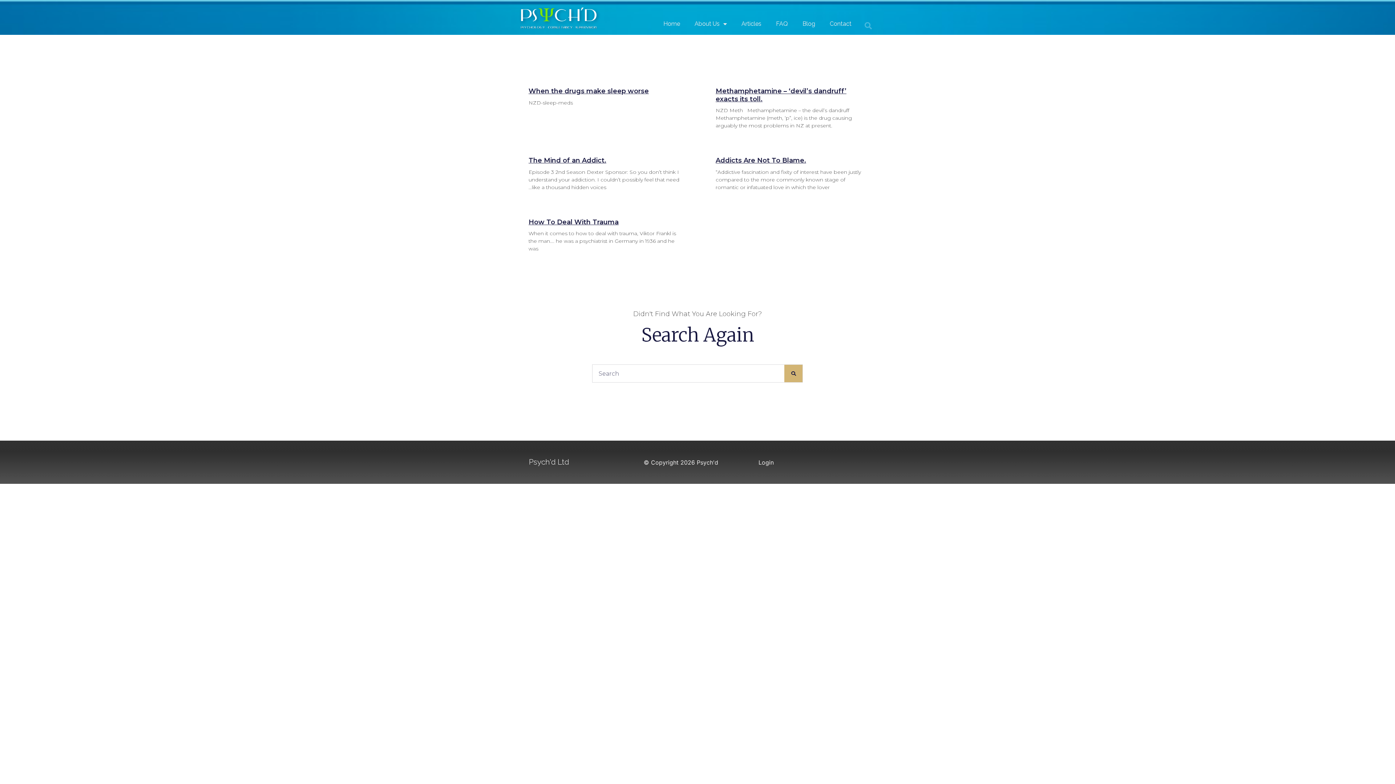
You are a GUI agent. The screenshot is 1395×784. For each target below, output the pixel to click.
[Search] (793, 373)
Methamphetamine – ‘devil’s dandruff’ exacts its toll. (781, 95)
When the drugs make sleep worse (589, 91)
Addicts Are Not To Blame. (761, 160)
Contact (841, 23)
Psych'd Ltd (549, 461)
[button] (868, 26)
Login (766, 462)
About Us (707, 23)
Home (671, 23)
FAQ (782, 23)
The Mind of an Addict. (567, 160)
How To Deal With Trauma (574, 222)
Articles (751, 23)
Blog (808, 23)
